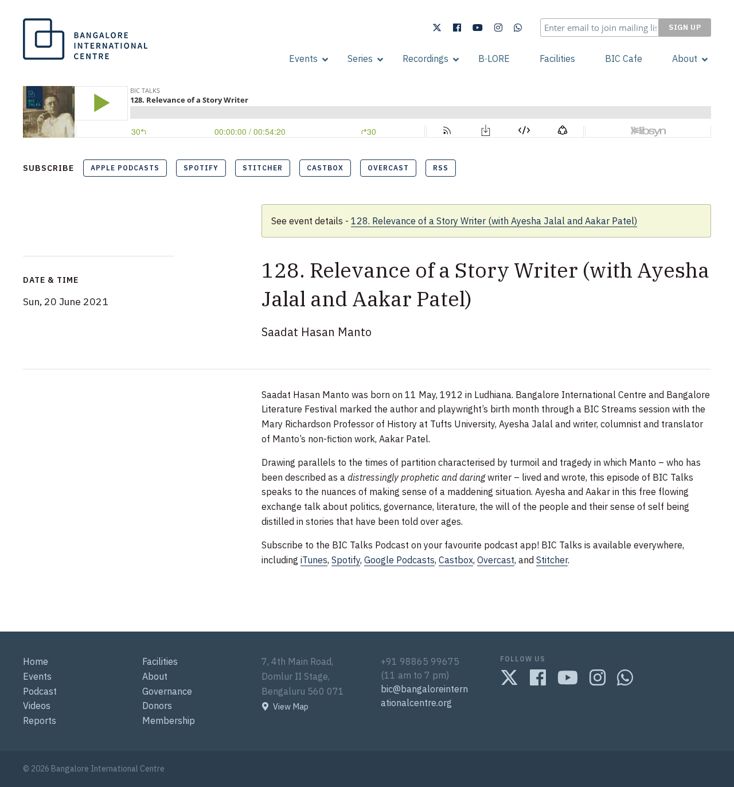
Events (303, 58)
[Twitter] (437, 27)
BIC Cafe (623, 58)
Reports (39, 720)
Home (35, 661)
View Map (291, 706)
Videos (36, 705)
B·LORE (494, 58)
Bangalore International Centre (84, 59)
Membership (168, 720)
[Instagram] (498, 27)
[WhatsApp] (518, 27)
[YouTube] (478, 27)
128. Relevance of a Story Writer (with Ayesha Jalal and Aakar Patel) (494, 221)
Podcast (40, 691)
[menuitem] (303, 58)
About (684, 58)
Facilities (557, 58)
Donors (157, 705)
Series (360, 58)
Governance (167, 691)
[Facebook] (457, 27)
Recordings (425, 58)
